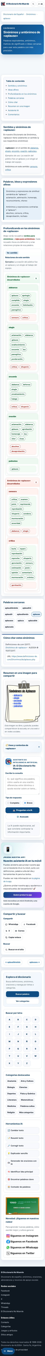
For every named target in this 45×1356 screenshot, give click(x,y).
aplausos (9, 620)
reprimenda (25, 504)
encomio (15, 151)
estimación (16, 568)
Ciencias (23, 1087)
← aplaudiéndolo (12, 962)
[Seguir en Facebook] (22, 1242)
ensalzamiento (18, 394)
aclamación (16, 335)
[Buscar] (33, 4)
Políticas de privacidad (17, 1349)
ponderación (17, 359)
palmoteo (32, 151)
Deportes (11, 1093)
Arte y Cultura (27, 1081)
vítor (14, 439)
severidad (16, 523)
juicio (14, 504)
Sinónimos (31, 14)
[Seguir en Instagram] (22, 1236)
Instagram (5, 1295)
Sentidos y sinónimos (17, 86)
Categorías (6, 1326)
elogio (8, 151)
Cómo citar (13, 102)
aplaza (21, 620)
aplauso (6, 18)
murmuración (17, 518)
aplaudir (8, 614)
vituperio (25, 367)
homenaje (16, 434)
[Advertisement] (22, 63)
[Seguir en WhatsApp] (22, 1247)
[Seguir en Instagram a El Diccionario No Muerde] (22, 1206)
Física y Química (27, 1093)
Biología (11, 1087)
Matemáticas (27, 1100)
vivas (21, 439)
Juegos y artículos (9, 1330)
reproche (16, 558)
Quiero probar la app (22, 895)
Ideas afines (13, 90)
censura (33, 166)
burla (14, 549)
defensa (26, 384)
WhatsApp (5, 1303)
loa (24, 349)
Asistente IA (13, 110)
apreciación (17, 563)
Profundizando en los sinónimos (22, 94)
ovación (23, 151)
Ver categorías (22, 1001)
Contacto (5, 1322)
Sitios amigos (7, 1334)
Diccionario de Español (13, 14)
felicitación (28, 305)
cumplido (16, 300)
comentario (27, 572)
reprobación (17, 509)
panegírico (16, 310)
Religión (11, 1112)
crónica (30, 577)
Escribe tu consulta (14, 773)
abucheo (15, 446)
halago (14, 399)
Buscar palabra (22, 994)
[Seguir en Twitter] (22, 1253)
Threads (4, 1307)
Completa (14, 803)
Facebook (5, 1291)
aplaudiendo (22, 614)
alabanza (34, 148)
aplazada (9, 627)
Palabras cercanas (16, 98)
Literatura (11, 1100)
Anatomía (11, 1081)
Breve (29, 803)
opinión (15, 572)
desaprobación (18, 451)
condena (27, 514)
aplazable (32, 620)
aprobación (27, 429)
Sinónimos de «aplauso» (16, 647)
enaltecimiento (18, 345)
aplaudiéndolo (11, 608)
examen (24, 499)
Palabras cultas (27, 1106)
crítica (8, 169)
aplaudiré (26, 608)
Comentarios (13, 114)
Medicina (11, 1106)
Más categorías (26, 1112)
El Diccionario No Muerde (12, 1311)
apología (26, 295)
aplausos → (35, 962)
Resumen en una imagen (19, 106)
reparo (23, 549)
